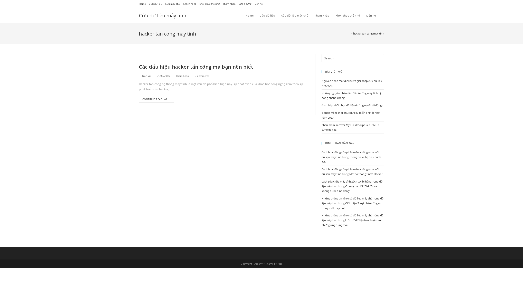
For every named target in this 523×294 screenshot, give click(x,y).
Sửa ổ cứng (245, 4)
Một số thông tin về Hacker (365, 174)
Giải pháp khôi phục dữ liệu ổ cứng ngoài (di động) (352, 105)
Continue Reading (154, 99)
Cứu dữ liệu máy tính (162, 15)
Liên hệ (259, 4)
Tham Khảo (229, 4)
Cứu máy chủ (172, 4)
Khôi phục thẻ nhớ (209, 4)
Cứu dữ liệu (155, 4)
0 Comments (202, 76)
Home (142, 4)
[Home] (348, 33)
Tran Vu (146, 76)
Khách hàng (189, 4)
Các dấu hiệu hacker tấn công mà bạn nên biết (196, 66)
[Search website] (383, 15)
